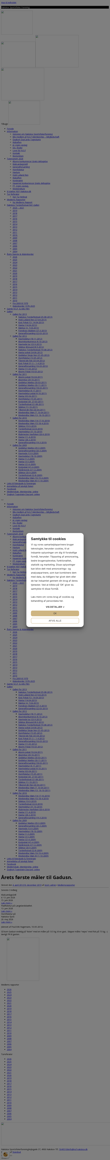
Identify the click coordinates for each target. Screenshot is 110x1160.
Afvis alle (55, 620)
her (61, 600)
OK (55, 613)
